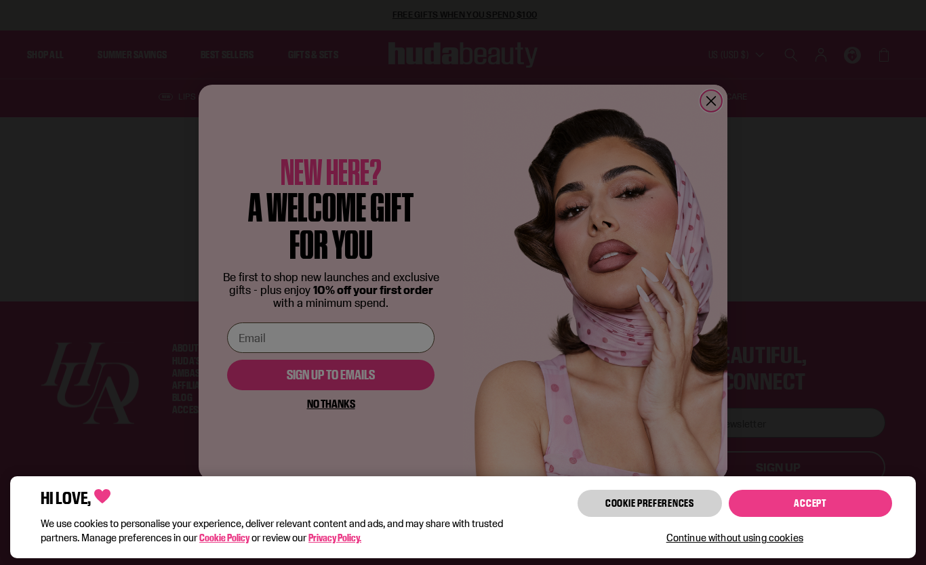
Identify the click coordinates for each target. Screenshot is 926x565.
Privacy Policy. (334, 537)
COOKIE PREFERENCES (649, 503)
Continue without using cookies (734, 537)
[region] (463, 517)
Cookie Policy (224, 537)
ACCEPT (810, 503)
